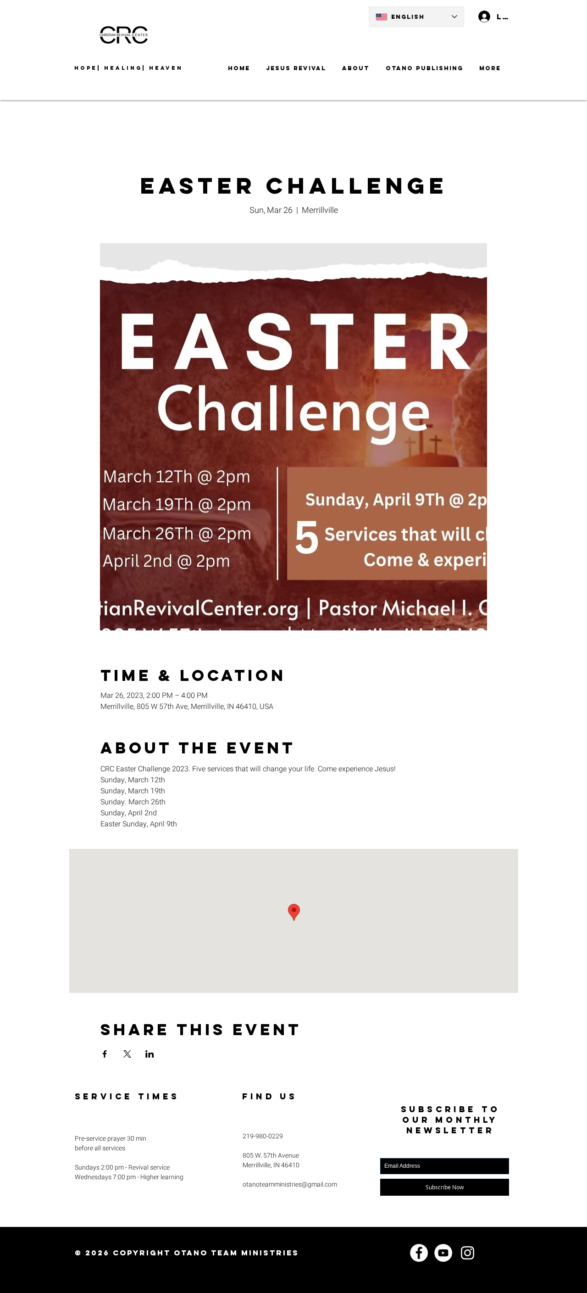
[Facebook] (419, 1253)
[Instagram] (467, 1253)
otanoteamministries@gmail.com (290, 1184)
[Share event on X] (127, 1054)
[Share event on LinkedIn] (149, 1054)
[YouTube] (443, 1253)
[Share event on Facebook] (104, 1054)
